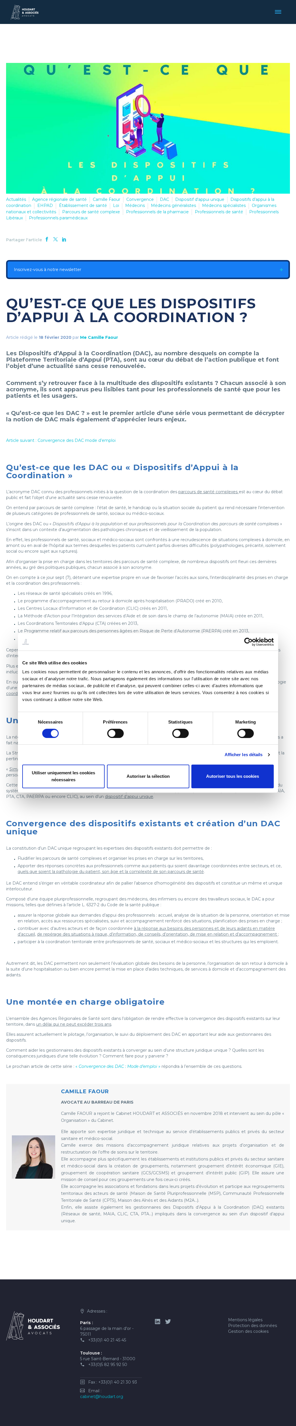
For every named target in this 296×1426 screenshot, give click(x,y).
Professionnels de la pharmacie (157, 211)
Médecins (135, 205)
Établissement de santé (83, 205)
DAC (164, 199)
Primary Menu (280, 12)
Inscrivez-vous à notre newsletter (47, 269)
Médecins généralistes (173, 205)
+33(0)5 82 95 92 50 (107, 1364)
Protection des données (252, 1325)
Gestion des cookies (248, 1331)
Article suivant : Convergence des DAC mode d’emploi (61, 440)
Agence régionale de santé (59, 199)
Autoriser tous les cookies (232, 776)
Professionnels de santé (219, 211)
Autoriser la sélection (148, 776)
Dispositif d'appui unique (199, 199)
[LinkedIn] (64, 239)
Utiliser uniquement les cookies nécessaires (63, 776)
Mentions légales (245, 1319)
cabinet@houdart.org (101, 1396)
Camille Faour (106, 199)
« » (117, 1066)
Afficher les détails (244, 754)
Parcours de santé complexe (91, 211)
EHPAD (45, 205)
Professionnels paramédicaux (58, 217)
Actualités (16, 199)
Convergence (140, 199)
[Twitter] (55, 239)
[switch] (115, 733)
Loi (116, 205)
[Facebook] (47, 239)
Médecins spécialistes (224, 205)
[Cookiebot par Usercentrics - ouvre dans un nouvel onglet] (248, 642)
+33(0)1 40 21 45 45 (107, 1340)
